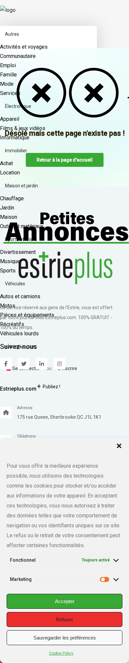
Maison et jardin (21, 185)
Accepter (64, 601)
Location (10, 172)
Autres (12, 34)
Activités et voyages (24, 47)
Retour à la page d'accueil (65, 160)
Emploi (8, 65)
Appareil (9, 119)
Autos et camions (20, 296)
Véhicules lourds (19, 333)
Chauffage (12, 198)
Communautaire (18, 56)
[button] (119, 446)
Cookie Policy (61, 653)
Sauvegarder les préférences (64, 637)
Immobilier (16, 150)
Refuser (64, 619)
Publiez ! (51, 386)
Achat (6, 163)
